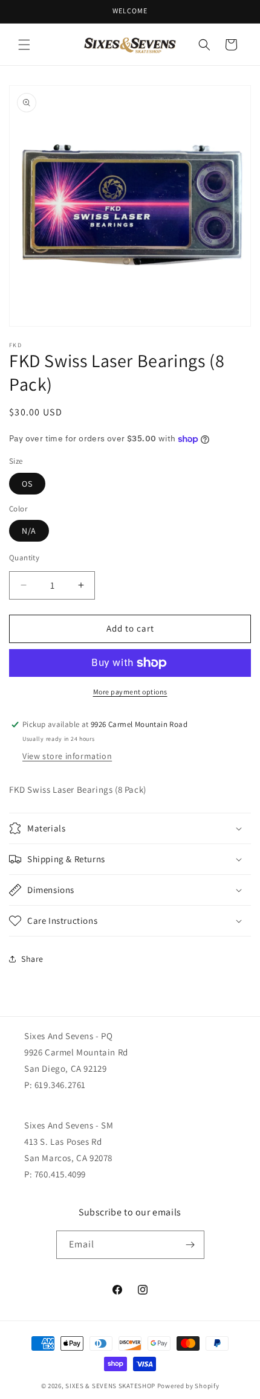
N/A (29, 530)
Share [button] (32, 958)
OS (27, 483)
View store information (67, 756)
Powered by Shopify (188, 1385)
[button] (24, 44)
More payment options (130, 691)
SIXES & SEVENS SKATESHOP (110, 1385)
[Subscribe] (190, 1245)
